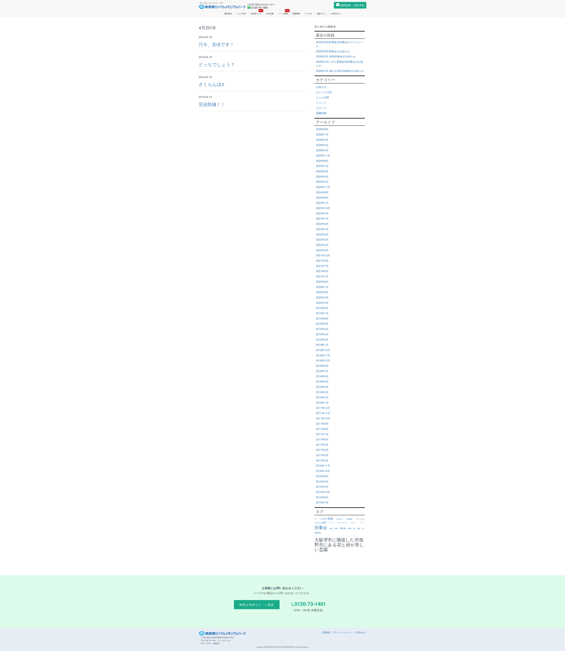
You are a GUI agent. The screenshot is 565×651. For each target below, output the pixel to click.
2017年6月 (322, 439)
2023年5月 (322, 213)
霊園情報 (321, 113)
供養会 (320, 527)
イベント (321, 102)
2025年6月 (322, 171)
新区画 (343, 528)
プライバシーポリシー (342, 632)
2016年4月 (322, 486)
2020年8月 (322, 281)
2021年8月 (322, 260)
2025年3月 (322, 181)
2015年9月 (322, 497)
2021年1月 (322, 276)
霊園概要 (296, 13)
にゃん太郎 (322, 97)
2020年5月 (322, 292)
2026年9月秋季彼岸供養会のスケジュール (339, 44)
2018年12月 (323, 350)
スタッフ (321, 108)
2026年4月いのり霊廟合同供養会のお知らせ (339, 63)
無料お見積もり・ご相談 (256, 604)
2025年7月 (322, 166)
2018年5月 (322, 381)
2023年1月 (322, 218)
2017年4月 (322, 450)
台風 (331, 528)
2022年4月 (322, 239)
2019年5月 (322, 323)
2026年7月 (322, 134)
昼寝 (349, 528)
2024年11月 (323, 187)
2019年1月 (322, 344)
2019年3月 (322, 334)
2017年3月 (322, 455)
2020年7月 (322, 287)
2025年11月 (323, 155)
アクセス (308, 13)
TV (315, 519)
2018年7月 (322, 371)
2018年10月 (323, 360)
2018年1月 (322, 402)
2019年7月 (322, 313)
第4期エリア (257, 12)
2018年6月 (322, 376)
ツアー (361, 523)
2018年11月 (323, 355)
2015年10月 (323, 492)
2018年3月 (322, 392)
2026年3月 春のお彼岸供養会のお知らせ (340, 71)
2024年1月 (322, 203)
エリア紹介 (241, 13)
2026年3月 (322, 145)
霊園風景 (317, 533)
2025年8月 (322, 161)
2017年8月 (322, 429)
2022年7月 (322, 229)
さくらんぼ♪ (211, 84)
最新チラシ (321, 13)
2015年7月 (322, 502)
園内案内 (228, 13)
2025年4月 (322, 176)
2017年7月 (322, 434)
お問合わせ (335, 13)
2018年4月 (322, 387)
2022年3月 (322, 245)
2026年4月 (322, 140)
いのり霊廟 (326, 518)
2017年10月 (323, 418)
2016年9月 (322, 476)
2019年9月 (322, 308)
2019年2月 (322, 339)
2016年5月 (322, 481)
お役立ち (339, 519)
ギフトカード (343, 523)
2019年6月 (322, 318)
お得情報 (349, 519)
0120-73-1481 (310, 603)
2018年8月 (322, 366)
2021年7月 (322, 266)
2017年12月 (323, 408)
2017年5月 (322, 444)
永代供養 (270, 13)
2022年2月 (322, 250)
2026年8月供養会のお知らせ (333, 51)
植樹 (358, 528)
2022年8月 (322, 224)
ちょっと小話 (324, 92)
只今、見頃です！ (216, 44)
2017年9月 (322, 423)
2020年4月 (322, 297)
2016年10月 (323, 471)
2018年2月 (322, 397)
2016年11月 (323, 465)
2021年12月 (323, 255)
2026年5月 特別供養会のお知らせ (336, 56)
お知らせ (321, 87)
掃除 (336, 528)
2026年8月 (322, 129)
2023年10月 (323, 208)
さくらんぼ (360, 519)
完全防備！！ (212, 104)
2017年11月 (323, 413)
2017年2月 (322, 460)
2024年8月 (322, 197)
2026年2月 (322, 150)
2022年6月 (322, 234)
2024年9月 (322, 192)
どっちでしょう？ (217, 64)
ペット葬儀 (283, 12)
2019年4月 (322, 329)
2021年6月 (322, 271)
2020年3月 (322, 303)
